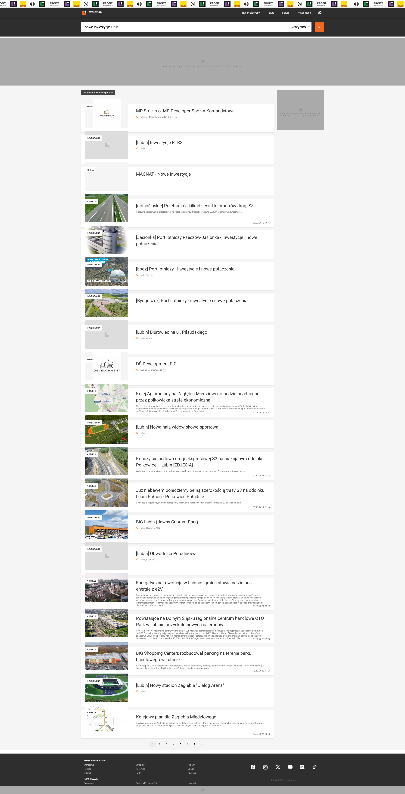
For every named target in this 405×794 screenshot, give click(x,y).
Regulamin (89, 783)
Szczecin (192, 773)
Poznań (87, 769)
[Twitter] (278, 768)
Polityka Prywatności (146, 783)
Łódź (138, 773)
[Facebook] (253, 768)
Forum (286, 12)
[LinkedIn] (302, 768)
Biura (271, 12)
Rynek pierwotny (251, 12)
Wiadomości (304, 12)
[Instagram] (265, 768)
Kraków (192, 764)
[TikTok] (314, 768)
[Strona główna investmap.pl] (92, 12)
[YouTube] (290, 768)
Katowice (140, 769)
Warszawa (89, 764)
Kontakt (192, 783)
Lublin (191, 769)
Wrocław (140, 764)
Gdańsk (87, 773)
